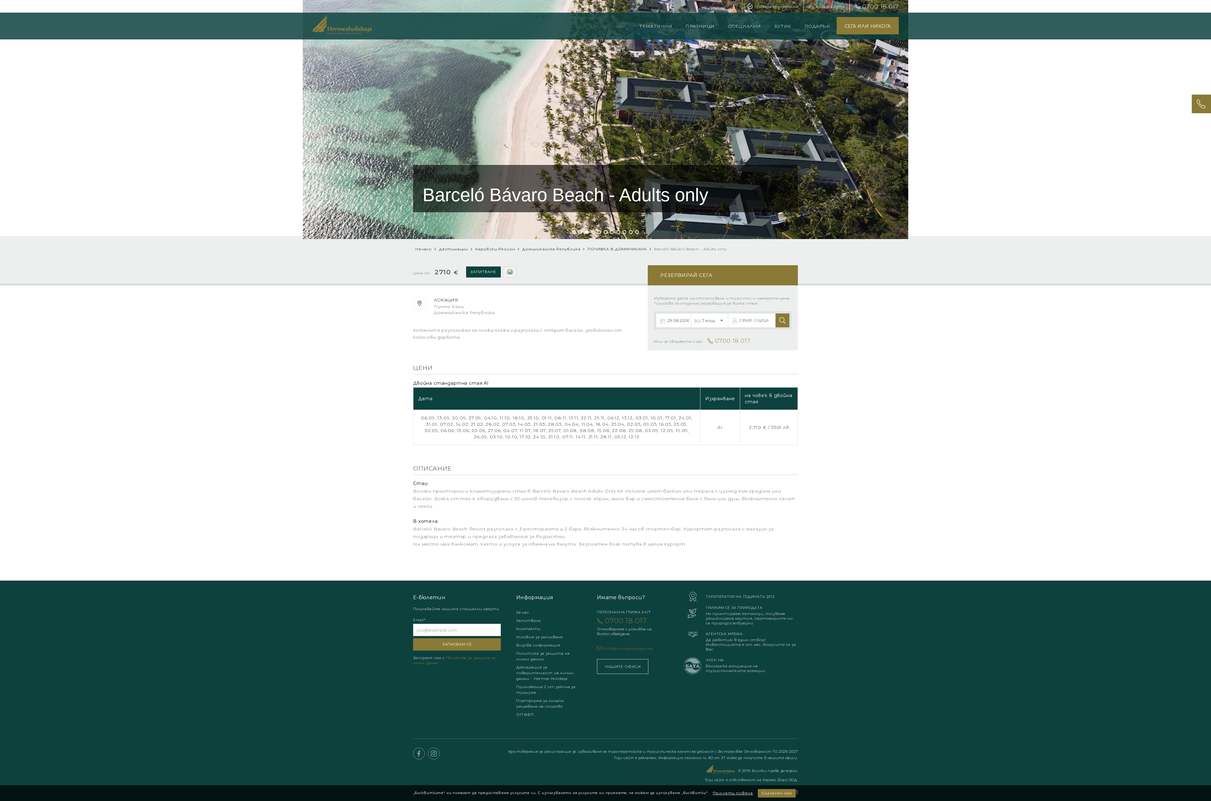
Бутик (782, 26)
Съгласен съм (777, 793)
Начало (423, 249)
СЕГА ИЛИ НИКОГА (868, 26)
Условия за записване (539, 636)
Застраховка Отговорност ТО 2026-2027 (758, 751)
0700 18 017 (880, 6)
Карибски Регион (495, 249)
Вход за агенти (830, 6)
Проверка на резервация (777, 6)
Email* (419, 620)
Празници (699, 26)
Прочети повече (733, 793)
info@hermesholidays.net (628, 648)
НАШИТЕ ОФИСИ (623, 666)
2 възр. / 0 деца (754, 320)
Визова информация (538, 645)
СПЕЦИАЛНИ (744, 26)
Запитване (483, 272)
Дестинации (607, 26)
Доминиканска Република (551, 249)
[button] (574, 232)
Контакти (528, 628)
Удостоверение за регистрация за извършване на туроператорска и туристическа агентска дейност (612, 751)
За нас (522, 612)
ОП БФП (525, 714)
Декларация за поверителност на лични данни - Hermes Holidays (544, 673)
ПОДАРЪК (817, 26)
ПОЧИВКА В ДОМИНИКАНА (618, 249)
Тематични (655, 26)
